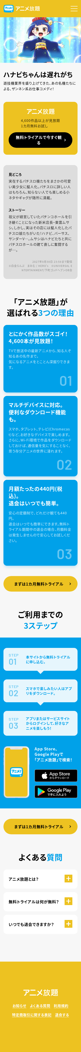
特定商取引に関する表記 (32, 1014)
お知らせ (19, 1005)
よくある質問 (40, 1005)
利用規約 (61, 1005)
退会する (62, 1014)
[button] (74, 8)
